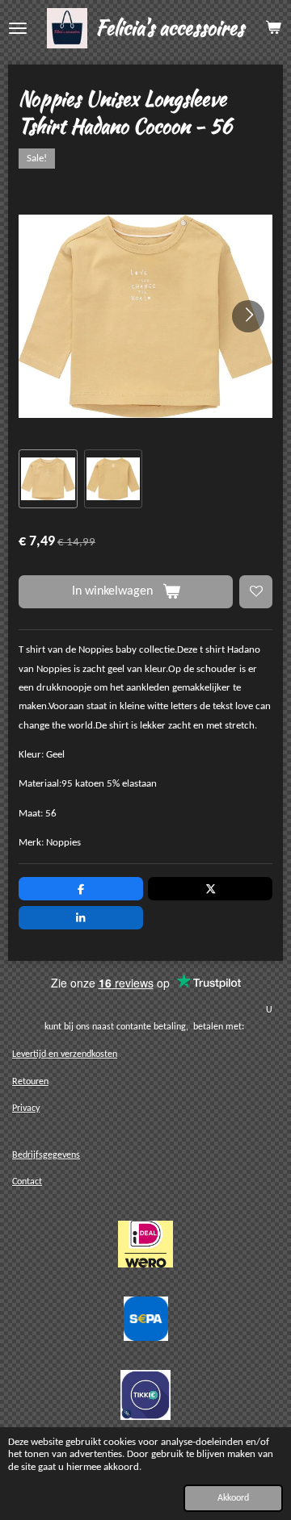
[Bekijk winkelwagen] (273, 28)
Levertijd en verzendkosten (64, 1054)
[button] (48, 478)
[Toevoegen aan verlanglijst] (255, 591)
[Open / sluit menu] (18, 28)
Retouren (30, 1082)
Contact (27, 1182)
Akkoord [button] (233, 1498)
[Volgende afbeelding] (248, 316)
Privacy (26, 1108)
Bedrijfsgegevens (46, 1155)
